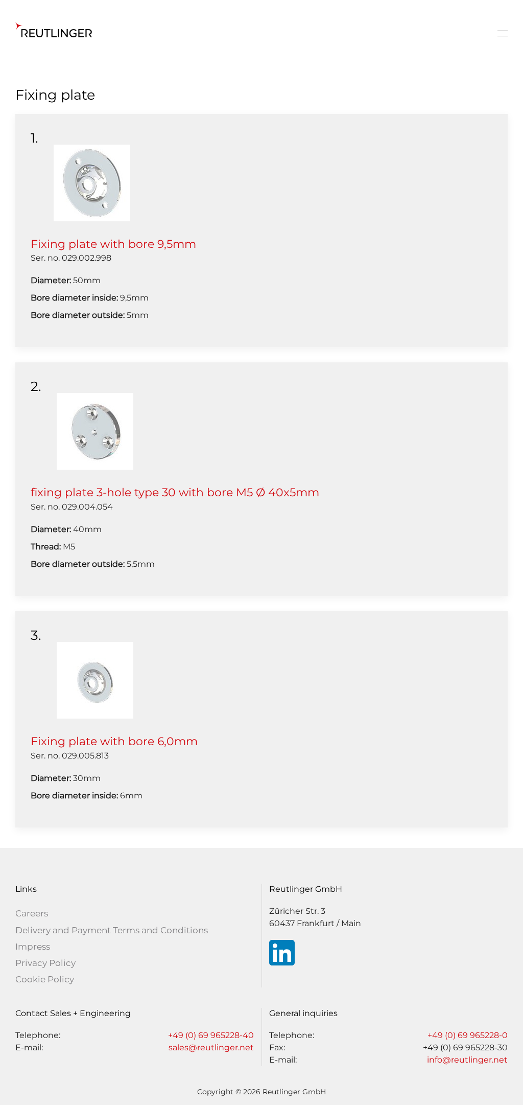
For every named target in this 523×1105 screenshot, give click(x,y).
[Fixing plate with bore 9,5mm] (92, 182)
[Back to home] (53, 33)
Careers (31, 913)
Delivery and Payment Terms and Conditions (111, 930)
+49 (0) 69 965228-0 (467, 1035)
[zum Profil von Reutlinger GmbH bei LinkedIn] (282, 952)
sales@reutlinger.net (211, 1047)
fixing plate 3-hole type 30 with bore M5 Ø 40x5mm (175, 492)
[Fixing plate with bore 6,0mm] (95, 679)
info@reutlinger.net (467, 1060)
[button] (502, 33)
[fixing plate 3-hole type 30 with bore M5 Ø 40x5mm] (95, 431)
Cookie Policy (44, 979)
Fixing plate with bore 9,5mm (113, 244)
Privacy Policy (45, 963)
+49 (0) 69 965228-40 (211, 1035)
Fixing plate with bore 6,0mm (114, 741)
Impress (32, 946)
